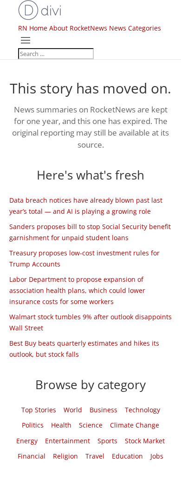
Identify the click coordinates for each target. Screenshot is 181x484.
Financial (31, 456)
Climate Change (134, 425)
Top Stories (38, 409)
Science (91, 425)
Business (103, 409)
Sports (107, 440)
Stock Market (145, 440)
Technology (142, 409)
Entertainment (67, 440)
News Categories (135, 28)
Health (61, 425)
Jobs (156, 456)
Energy (27, 440)
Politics (33, 425)
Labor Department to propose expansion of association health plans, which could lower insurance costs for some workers (77, 290)
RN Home (32, 28)
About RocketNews (78, 28)
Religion (65, 456)
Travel (94, 456)
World (73, 409)
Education (127, 456)
